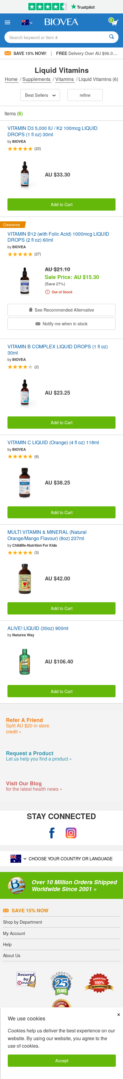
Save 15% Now (30, 910)
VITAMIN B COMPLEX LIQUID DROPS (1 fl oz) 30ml (57, 350)
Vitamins (65, 79)
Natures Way (23, 634)
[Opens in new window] (52, 833)
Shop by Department (22, 922)
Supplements (37, 79)
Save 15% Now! (30, 53)
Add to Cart (62, 204)
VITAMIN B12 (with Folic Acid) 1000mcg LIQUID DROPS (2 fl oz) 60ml (58, 237)
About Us (11, 955)
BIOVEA (19, 141)
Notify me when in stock (64, 323)
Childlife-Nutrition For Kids (34, 545)
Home (12, 79)
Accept (61, 1060)
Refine (85, 95)
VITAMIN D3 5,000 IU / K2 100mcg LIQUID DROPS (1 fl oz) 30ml (52, 131)
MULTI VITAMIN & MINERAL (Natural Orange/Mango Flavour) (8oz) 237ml (47, 535)
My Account (14, 933)
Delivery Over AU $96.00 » (87, 53)
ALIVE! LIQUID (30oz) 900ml (37, 628)
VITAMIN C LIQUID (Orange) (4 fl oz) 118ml (53, 442)
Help (7, 944)
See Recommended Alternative (63, 309)
